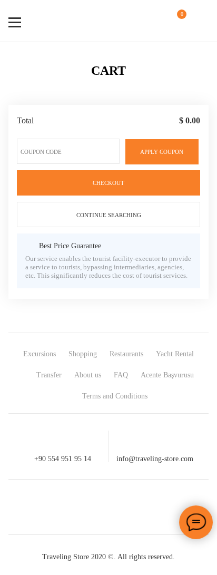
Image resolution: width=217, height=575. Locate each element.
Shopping (82, 354)
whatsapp (127, 507)
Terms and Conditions (114, 396)
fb (51, 507)
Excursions (39, 354)
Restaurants (126, 354)
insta (89, 507)
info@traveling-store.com (154, 458)
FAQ (121, 375)
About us (87, 375)
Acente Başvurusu (167, 375)
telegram (165, 507)
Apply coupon (161, 152)
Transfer (49, 375)
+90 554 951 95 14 (62, 458)
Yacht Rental (175, 354)
